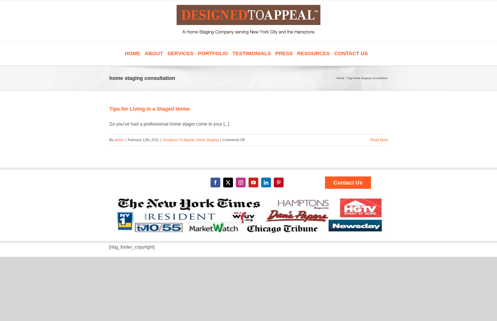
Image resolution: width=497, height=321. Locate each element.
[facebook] (215, 182)
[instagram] (241, 182)
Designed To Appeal (178, 140)
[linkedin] (266, 182)
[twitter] (228, 182)
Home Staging (207, 140)
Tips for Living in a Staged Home (149, 109)
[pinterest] (279, 182)
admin (119, 140)
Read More (379, 140)
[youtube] (253, 182)
